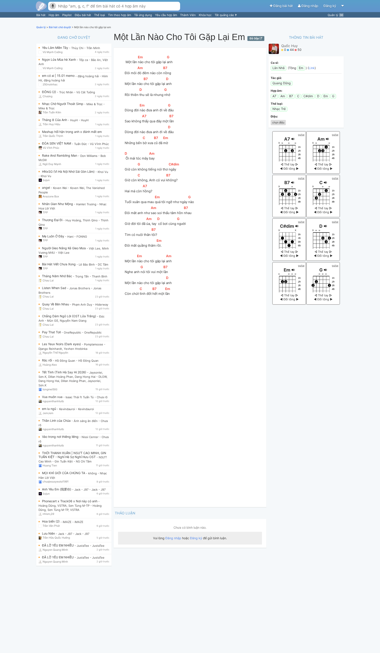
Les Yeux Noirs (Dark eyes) (62, 344)
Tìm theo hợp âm (120, 15)
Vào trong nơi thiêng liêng (60, 436)
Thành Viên (188, 15)
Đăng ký (330, 6)
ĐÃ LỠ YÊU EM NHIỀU (58, 545)
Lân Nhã (278, 68)
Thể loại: (277, 103)
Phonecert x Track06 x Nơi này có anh (70, 501)
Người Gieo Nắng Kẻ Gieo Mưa (64, 248)
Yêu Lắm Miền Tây (55, 48)
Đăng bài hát (283, 6)
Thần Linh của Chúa (56, 420)
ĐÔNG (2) (49, 92)
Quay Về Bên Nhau (56, 304)
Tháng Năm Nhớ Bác (57, 276)
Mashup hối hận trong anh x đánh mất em (72, 132)
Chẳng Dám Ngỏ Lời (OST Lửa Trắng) (69, 316)
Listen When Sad (54, 288)
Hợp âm (54, 15)
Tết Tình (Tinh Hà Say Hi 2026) (64, 372)
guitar (301, 134)
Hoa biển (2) (51, 521)
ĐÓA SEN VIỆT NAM (57, 143)
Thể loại (100, 15)
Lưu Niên (49, 533)
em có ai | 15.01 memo (58, 75)
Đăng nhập (310, 6)
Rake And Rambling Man (60, 155)
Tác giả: (276, 78)
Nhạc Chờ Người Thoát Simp (63, 104)
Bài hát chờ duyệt (60, 27)
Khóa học (205, 15)
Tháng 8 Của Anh (55, 120)
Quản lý (335, 15)
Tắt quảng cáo (225, 15)
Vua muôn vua (52, 397)
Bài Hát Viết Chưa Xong (59, 264)
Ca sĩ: (275, 62)
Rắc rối (47, 360)
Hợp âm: (276, 90)
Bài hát (41, 15)
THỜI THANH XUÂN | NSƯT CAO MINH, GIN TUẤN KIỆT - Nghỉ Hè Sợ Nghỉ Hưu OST (72, 455)
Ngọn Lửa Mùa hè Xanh (59, 59)
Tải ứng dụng (143, 15)
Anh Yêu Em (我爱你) (57, 489)
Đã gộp (254, 38)
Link (312, 68)
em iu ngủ (49, 409)
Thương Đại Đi (52, 220)
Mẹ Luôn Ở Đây (53, 236)
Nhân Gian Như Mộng (58, 204)
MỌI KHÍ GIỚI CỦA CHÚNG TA (64, 473)
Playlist (67, 15)
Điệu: (274, 116)
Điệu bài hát (83, 15)
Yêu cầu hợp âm (166, 15)
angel (46, 187)
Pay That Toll (52, 332)
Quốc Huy (289, 46)
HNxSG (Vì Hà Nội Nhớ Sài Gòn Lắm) (68, 171)
